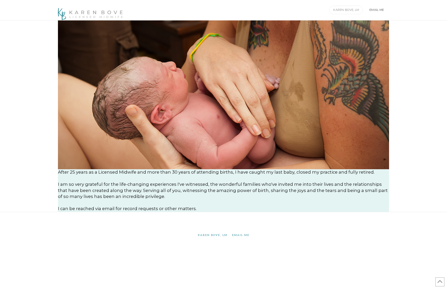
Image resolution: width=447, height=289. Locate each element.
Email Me (240, 235)
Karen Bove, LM (212, 235)
